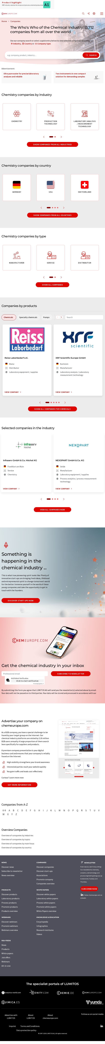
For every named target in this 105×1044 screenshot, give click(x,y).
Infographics (42, 926)
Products (5, 949)
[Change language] (94, 13)
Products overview (10, 911)
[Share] (88, 13)
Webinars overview (10, 930)
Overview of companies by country (16, 847)
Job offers (6, 957)
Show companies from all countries (52, 215)
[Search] (83, 13)
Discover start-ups (44, 871)
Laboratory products (11, 898)
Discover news (8, 867)
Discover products (9, 894)
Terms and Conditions (30, 1026)
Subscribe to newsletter (70, 673)
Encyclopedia (42, 921)
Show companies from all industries (52, 144)
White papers (7, 953)
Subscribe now (89, 889)
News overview (8, 875)
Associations (42, 875)
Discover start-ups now (21, 600)
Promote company (44, 879)
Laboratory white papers (47, 898)
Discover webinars (9, 921)
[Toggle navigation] (101, 14)
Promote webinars (10, 926)
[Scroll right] (61, 317)
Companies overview (45, 883)
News (4, 945)
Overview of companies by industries (17, 835)
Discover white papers (46, 894)
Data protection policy (26, 1030)
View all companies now (52, 509)
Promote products (10, 907)
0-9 (4, 810)
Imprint (12, 1026)
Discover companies (45, 867)
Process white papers (45, 902)
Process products (9, 902)
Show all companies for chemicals (52, 409)
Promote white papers (46, 907)
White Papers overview (46, 911)
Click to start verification (27, 681)
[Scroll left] (57, 317)
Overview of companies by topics (16, 839)
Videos (39, 934)
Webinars (6, 961)
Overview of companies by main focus (18, 843)
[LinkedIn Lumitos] (101, 1026)
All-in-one (6, 966)
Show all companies (52, 284)
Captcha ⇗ (38, 683)
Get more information (19, 784)
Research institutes (45, 930)
